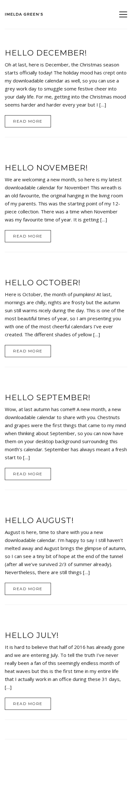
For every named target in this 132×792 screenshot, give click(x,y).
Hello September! (48, 397)
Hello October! (43, 282)
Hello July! (32, 635)
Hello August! (39, 520)
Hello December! (46, 52)
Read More (28, 121)
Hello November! (46, 167)
